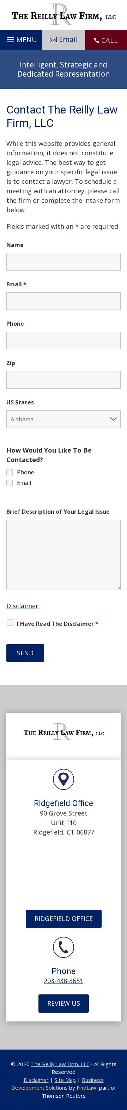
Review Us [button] (63, 1003)
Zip (10, 363)
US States (20, 402)
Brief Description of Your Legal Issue (58, 511)
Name (15, 245)
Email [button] (68, 39)
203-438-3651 (63, 980)
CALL (109, 40)
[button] (21, 38)
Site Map (65, 1079)
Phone (15, 323)
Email (16, 284)
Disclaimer (22, 606)
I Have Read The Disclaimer (57, 624)
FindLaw (86, 1087)
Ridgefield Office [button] (64, 918)
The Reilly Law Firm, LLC (60, 1063)
